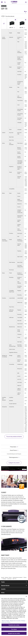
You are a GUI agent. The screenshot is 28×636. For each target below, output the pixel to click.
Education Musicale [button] (5, 585)
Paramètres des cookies (14, 625)
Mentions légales (5, 620)
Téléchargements (13, 457)
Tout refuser (14, 629)
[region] (14, 615)
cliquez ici (8, 617)
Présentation (13, 447)
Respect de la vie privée (15, 620)
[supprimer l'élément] (15, 19)
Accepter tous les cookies (14, 633)
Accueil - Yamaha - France (6, 577)
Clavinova (9, 578)
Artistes (2, 592)
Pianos (25, 577)
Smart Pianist (13, 450)
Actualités (3, 589)
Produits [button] (3, 582)
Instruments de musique (17, 577)
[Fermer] (26, 596)
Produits (4, 578)
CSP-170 (14, 578)
